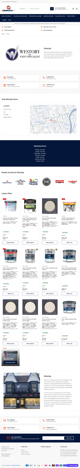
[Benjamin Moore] (7, 182)
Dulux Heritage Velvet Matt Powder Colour (49, 319)
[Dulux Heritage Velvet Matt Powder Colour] (50, 307)
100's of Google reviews (51, 429)
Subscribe (68, 438)
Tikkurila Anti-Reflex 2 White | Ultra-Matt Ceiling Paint (10, 218)
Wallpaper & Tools (60, 16)
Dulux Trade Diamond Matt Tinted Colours (29, 268)
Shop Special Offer (10, 362)
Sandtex (63, 216)
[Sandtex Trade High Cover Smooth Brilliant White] (69, 206)
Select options (10, 242)
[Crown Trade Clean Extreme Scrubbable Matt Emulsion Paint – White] (30, 206)
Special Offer (9, 359)
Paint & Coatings (6, 16)
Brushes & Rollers (48, 16)
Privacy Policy (24, 452)
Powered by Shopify (15, 465)
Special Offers (71, 16)
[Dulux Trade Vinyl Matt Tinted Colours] (50, 256)
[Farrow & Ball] (46, 182)
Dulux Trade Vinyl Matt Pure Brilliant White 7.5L (10, 268)
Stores (23, 450)
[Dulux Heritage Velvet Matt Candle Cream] (10, 307)
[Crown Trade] (20, 182)
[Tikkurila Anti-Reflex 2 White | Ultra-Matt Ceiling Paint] (10, 206)
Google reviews (49, 86)
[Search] (52, 8)
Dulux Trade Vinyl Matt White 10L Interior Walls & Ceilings (69, 268)
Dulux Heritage (45, 216)
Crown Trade (25, 216)
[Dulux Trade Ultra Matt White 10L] (69, 307)
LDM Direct (7, 465)
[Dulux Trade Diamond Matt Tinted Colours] (30, 256)
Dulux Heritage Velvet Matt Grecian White (29, 319)
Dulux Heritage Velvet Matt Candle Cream (10, 319)
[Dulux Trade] (33, 182)
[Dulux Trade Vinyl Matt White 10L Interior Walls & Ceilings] (69, 256)
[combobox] (41, 9)
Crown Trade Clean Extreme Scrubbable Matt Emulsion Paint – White (29, 219)
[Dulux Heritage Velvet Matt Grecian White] (30, 307)
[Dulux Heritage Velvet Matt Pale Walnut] (50, 206)
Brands (4, 20)
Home (3, 33)
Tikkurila (5, 216)
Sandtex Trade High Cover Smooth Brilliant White (68, 218)
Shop (9, 20)
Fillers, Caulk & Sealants (20, 16)
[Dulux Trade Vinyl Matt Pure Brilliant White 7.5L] (10, 256)
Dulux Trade (5, 266)
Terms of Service (25, 454)
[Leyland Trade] (73, 182)
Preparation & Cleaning (35, 16)
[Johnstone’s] (60, 182)
